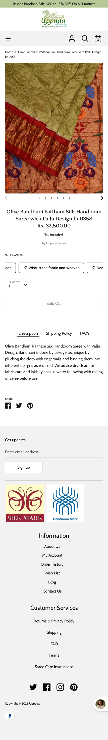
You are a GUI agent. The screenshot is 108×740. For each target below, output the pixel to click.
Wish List (52, 573)
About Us (52, 546)
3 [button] (51, 198)
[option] (54, 128)
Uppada (34, 703)
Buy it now (54, 318)
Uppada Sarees (56, 243)
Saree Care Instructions (54, 666)
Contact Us (52, 591)
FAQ (54, 644)
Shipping (54, 632)
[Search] (85, 36)
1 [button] (39, 198)
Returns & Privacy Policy (54, 621)
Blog (52, 582)
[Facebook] (46, 685)
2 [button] (45, 198)
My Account (52, 555)
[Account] (72, 36)
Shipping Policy (59, 333)
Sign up (23, 467)
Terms (54, 655)
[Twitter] (33, 685)
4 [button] (57, 198)
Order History (52, 564)
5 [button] (63, 198)
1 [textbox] (9, 286)
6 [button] (69, 198)
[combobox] (17, 284)
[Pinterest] (74, 685)
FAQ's (85, 333)
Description (28, 333)
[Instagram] (60, 685)
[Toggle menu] (8, 38)
